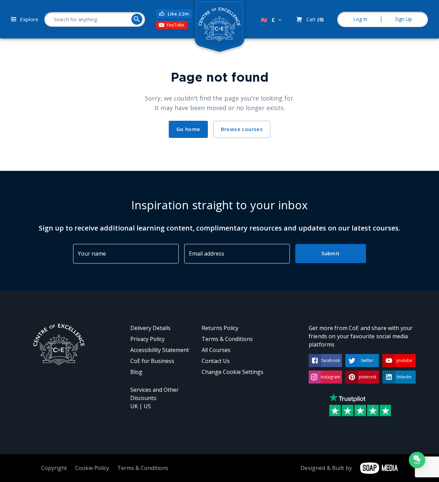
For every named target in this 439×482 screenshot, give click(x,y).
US (147, 406)
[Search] (136, 19)
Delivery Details (150, 328)
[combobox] (272, 20)
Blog (136, 372)
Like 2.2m (178, 14)
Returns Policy (220, 328)
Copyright (54, 468)
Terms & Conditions (227, 339)
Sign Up (403, 19)
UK (134, 406)
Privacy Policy (147, 339)
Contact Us (216, 361)
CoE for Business (152, 361)
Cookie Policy (92, 468)
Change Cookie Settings (232, 372)
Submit (330, 253)
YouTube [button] (175, 25)
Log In (360, 19)
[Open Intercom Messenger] (417, 460)
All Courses (216, 350)
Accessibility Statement (159, 350)
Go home (188, 129)
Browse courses (242, 129)
